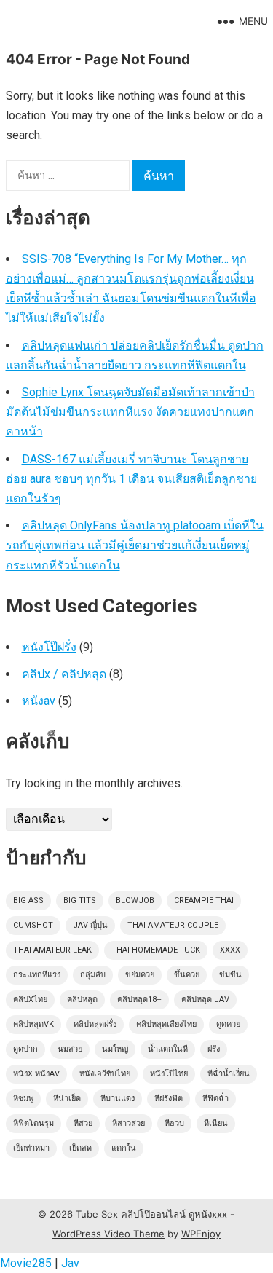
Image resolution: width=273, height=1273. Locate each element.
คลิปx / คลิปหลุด (64, 674)
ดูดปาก (25, 1049)
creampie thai (204, 900)
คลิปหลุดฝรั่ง (95, 1024)
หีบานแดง (117, 1098)
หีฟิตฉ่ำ (215, 1098)
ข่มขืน (230, 975)
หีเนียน (216, 1123)
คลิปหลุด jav (205, 999)
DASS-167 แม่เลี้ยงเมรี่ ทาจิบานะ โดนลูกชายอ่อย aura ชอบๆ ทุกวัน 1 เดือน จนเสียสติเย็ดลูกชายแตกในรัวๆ (131, 478)
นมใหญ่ (115, 1049)
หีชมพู (23, 1098)
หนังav (38, 701)
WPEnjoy (201, 1234)
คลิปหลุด (82, 999)
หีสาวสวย (128, 1123)
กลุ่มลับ (93, 975)
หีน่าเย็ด (67, 1098)
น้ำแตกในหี (168, 1049)
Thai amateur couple (172, 925)
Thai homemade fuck (155, 950)
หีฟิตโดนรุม (33, 1123)
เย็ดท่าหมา (31, 1148)
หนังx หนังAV (36, 1074)
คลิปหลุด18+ (139, 999)
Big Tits (79, 900)
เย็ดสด (80, 1148)
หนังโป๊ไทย (169, 1074)
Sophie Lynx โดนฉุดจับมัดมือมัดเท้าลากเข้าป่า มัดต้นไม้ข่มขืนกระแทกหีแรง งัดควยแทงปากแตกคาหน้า (130, 411)
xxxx (230, 950)
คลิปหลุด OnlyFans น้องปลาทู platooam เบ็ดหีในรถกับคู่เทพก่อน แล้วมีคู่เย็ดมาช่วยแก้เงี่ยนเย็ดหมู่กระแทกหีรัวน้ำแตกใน (135, 545)
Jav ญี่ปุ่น (90, 925)
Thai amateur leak (52, 950)
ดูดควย (228, 1024)
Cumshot (33, 925)
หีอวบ (174, 1123)
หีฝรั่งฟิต (168, 1098)
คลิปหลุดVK (33, 1024)
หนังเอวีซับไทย (104, 1074)
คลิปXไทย (30, 999)
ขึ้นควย (186, 975)
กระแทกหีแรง (36, 975)
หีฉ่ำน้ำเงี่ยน (228, 1074)
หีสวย (83, 1123)
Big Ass (28, 900)
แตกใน (123, 1148)
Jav (70, 1263)
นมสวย (70, 1049)
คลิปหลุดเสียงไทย (166, 1024)
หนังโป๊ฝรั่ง (49, 647)
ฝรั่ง (213, 1049)
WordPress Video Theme (108, 1234)
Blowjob (135, 900)
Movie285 (26, 1263)
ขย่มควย (139, 975)
